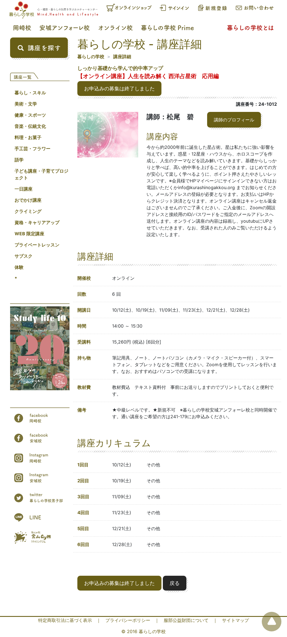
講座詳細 (122, 56)
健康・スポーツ (30, 115)
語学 (19, 160)
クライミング (28, 211)
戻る (175, 583)
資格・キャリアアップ (37, 222)
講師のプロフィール (234, 120)
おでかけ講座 (28, 200)
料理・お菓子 (28, 137)
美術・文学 (26, 104)
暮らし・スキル (30, 92)
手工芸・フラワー (32, 148)
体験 (19, 267)
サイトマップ (235, 620)
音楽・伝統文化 (30, 126)
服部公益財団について (186, 620)
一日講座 (24, 189)
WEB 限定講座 (29, 233)
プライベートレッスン (37, 245)
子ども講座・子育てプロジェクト (41, 174)
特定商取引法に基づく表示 (65, 620)
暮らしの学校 (90, 56)
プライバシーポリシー (127, 620)
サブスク (24, 256)
